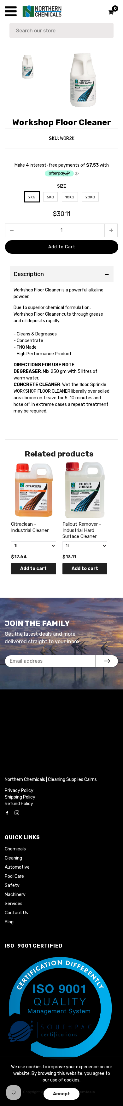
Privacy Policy (19, 790)
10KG (69, 197)
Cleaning (13, 858)
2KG (32, 197)
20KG (90, 197)
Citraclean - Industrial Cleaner (30, 527)
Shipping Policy (20, 797)
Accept (61, 1094)
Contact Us (16, 912)
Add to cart (33, 568)
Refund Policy (19, 803)
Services (13, 903)
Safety (12, 885)
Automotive (17, 867)
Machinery (15, 894)
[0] (109, 12)
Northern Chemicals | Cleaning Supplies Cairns (51, 779)
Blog (9, 922)
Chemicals (15, 849)
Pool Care (14, 876)
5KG (50, 197)
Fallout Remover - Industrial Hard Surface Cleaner (81, 530)
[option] (82, 80)
